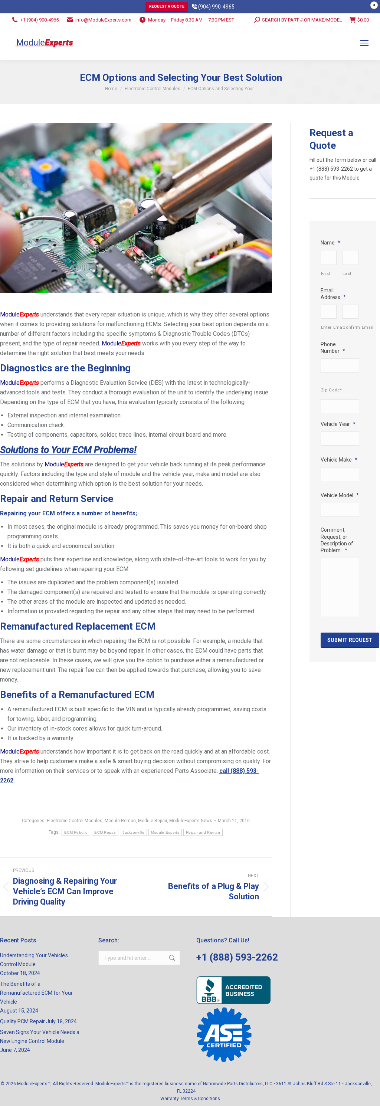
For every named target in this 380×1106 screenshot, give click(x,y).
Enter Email (329, 327)
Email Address (333, 294)
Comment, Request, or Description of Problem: (337, 540)
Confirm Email (350, 327)
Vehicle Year (338, 424)
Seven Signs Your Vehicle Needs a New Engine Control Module (39, 1036)
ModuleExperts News (190, 820)
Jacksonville (133, 832)
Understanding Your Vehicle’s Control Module (34, 959)
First (325, 273)
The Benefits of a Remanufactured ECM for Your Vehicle (36, 993)
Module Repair (152, 820)
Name (330, 243)
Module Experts (165, 832)
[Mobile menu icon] (364, 43)
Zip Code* (331, 390)
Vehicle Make (339, 460)
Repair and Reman (203, 832)
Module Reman (120, 820)
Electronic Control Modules (74, 820)
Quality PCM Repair (22, 1021)
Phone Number (333, 347)
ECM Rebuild (76, 832)
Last (347, 273)
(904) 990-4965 (216, 7)
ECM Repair (105, 832)
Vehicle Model (340, 495)
